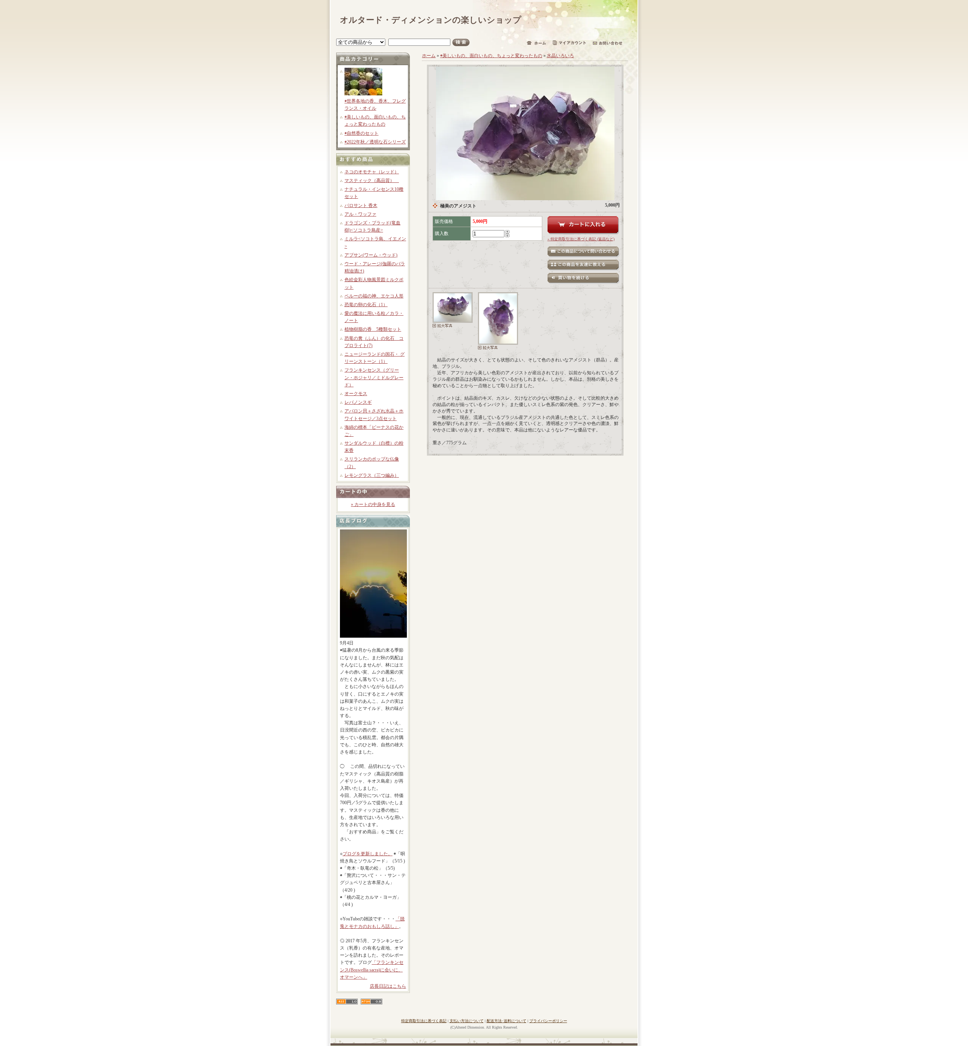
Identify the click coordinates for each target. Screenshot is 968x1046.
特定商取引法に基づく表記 (424, 1021)
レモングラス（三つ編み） (371, 475)
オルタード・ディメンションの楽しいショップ (430, 20)
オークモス (355, 393)
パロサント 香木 (360, 205)
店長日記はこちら (388, 986)
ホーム (429, 55)
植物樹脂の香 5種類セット (372, 329)
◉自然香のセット (361, 133)
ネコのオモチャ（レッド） (371, 171)
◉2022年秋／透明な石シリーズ (375, 142)
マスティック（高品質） (371, 180)
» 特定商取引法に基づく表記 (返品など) (581, 239)
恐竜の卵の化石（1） (366, 304)
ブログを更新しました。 (367, 853)
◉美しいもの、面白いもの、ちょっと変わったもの (491, 55)
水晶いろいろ (560, 55)
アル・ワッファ (360, 214)
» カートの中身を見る (373, 504)
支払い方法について (467, 1021)
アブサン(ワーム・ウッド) (370, 255)
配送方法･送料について (506, 1021)
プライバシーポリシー (548, 1021)
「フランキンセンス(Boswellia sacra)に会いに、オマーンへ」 (371, 969)
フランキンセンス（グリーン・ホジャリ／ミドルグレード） (373, 377)
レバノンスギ (358, 402)
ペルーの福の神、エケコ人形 (373, 296)
